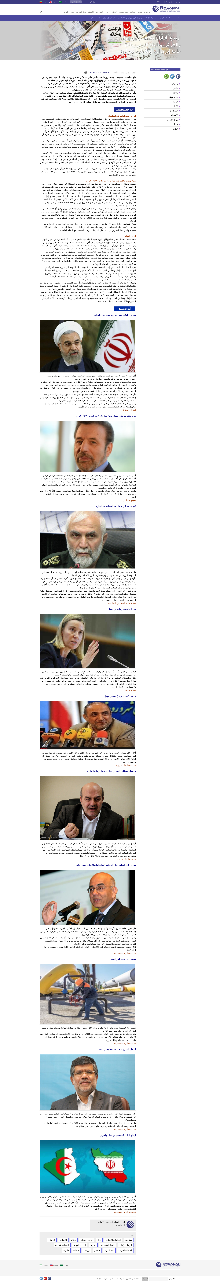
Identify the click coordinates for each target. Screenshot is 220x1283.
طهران (66, 1250)
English (55, 2)
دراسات (147, 12)
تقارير (140, 12)
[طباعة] (85, 72)
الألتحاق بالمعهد (75, 2)
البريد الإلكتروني (174, 1278)
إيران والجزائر (86, 1240)
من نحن (178, 2)
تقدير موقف (123, 12)
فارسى (45, 2)
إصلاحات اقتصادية (113, 1240)
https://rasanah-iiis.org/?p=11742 (161, 70)
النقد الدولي (109, 1250)
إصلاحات (128, 1240)
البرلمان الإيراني (125, 1245)
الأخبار (108, 12)
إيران (99, 1240)
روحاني (86, 1250)
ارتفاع (73, 1240)
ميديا (72, 12)
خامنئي (97, 1250)
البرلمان (52, 1240)
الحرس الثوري (80, 1245)
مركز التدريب (81, 12)
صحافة (76, 1250)
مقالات (132, 12)
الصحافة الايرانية (125, 1250)
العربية (64, 2)
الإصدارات (99, 12)
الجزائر (93, 1245)
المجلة (114, 12)
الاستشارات (159, 2)
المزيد (66, 12)
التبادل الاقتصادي (107, 1245)
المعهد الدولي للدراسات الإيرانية (104, 72)
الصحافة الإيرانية (62, 1245)
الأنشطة (91, 12)
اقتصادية (63, 1240)
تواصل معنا (169, 2)
